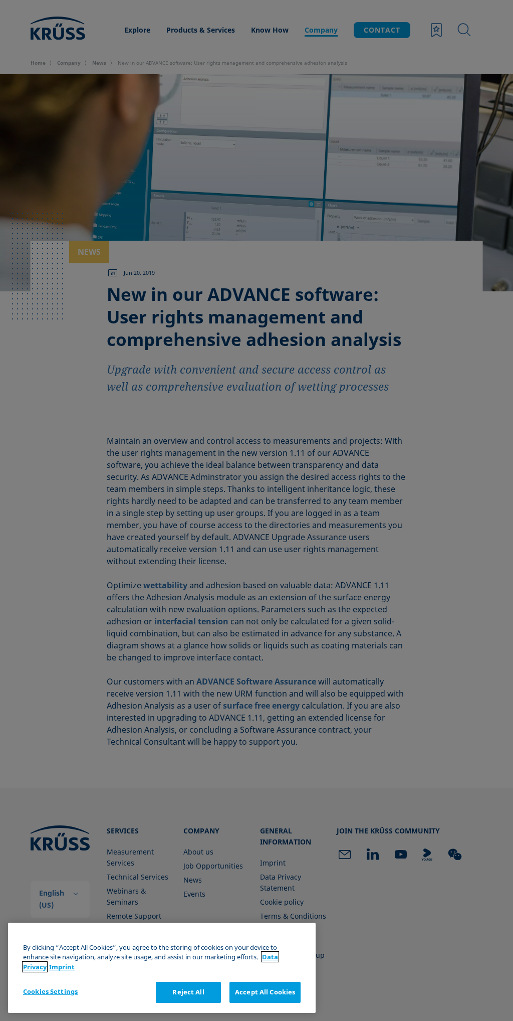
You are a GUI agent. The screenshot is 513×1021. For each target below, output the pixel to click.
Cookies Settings (50, 991)
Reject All (188, 991)
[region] (162, 968)
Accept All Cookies (265, 991)
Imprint (62, 966)
